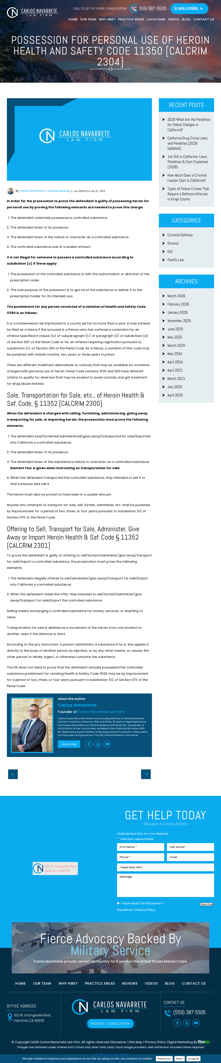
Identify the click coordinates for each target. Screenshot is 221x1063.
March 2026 (176, 295)
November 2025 (179, 320)
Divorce (173, 243)
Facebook (89, 744)
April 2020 (175, 395)
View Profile (69, 744)
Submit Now (206, 904)
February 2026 (178, 304)
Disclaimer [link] (118, 1042)
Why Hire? (107, 19)
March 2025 (176, 345)
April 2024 (175, 362)
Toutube (107, 744)
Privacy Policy (145, 910)
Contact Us (203, 19)
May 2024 (174, 353)
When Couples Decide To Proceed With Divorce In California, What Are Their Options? (13, 774)
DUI (170, 251)
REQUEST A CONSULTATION (110, 1024)
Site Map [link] (135, 1042)
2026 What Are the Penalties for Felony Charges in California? (188, 124)
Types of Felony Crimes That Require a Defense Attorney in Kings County (188, 194)
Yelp (98, 744)
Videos (173, 19)
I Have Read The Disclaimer (142, 903)
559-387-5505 (153, 8)
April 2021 (175, 370)
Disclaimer (125, 910)
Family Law (175, 259)
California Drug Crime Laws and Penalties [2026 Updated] (187, 143)
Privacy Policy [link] (155, 1042)
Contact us (194, 983)
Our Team (88, 19)
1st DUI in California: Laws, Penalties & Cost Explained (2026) (187, 161)
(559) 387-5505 (189, 1012)
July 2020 (174, 386)
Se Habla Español (186, 8)
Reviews (129, 983)
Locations (156, 19)
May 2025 (174, 337)
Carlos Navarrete (31, 191)
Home (72, 19)
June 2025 (175, 329)
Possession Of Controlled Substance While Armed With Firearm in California (146, 774)
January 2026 (177, 312)
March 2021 (176, 378)
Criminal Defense (58, 191)
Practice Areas (131, 19)
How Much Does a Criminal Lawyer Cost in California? (187, 178)
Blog (186, 19)
